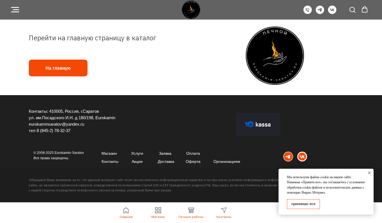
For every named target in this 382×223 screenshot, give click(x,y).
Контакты (110, 161)
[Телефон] (307, 12)
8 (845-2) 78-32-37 (53, 130)
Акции (137, 161)
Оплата (193, 153)
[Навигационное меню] (15, 10)
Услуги (137, 153)
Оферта (193, 161)
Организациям (226, 161)
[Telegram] (320, 12)
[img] (288, 156)
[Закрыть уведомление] (369, 173)
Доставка (166, 161)
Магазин (109, 153)
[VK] (332, 12)
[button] (352, 9)
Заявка (165, 153)
